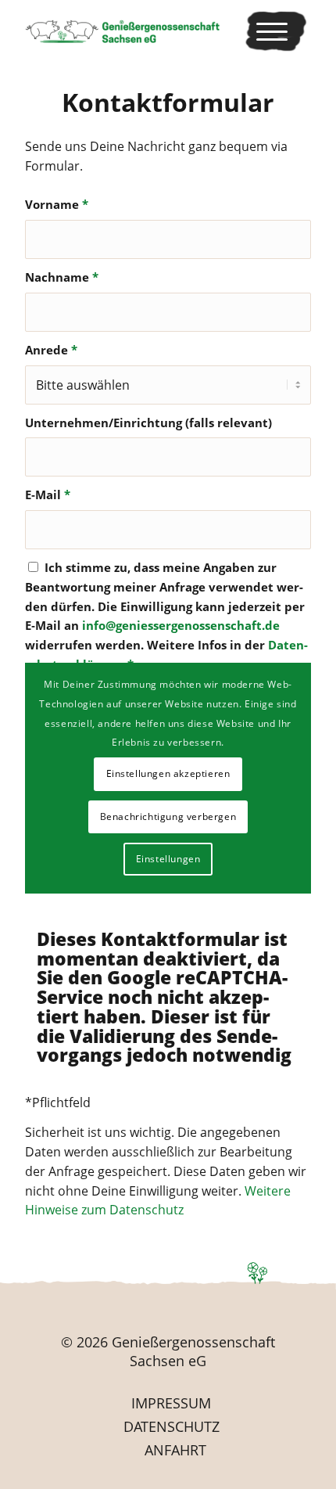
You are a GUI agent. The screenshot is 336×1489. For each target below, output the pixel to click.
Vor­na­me (56, 204)
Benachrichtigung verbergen (168, 816)
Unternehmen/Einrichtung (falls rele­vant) (148, 422)
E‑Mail (47, 494)
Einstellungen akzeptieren (168, 773)
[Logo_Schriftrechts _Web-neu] (139, 31)
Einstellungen (168, 858)
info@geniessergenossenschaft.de (181, 625)
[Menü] (276, 31)
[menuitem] (276, 31)
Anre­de (51, 350)
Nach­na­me (61, 277)
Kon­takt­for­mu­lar (168, 102)
